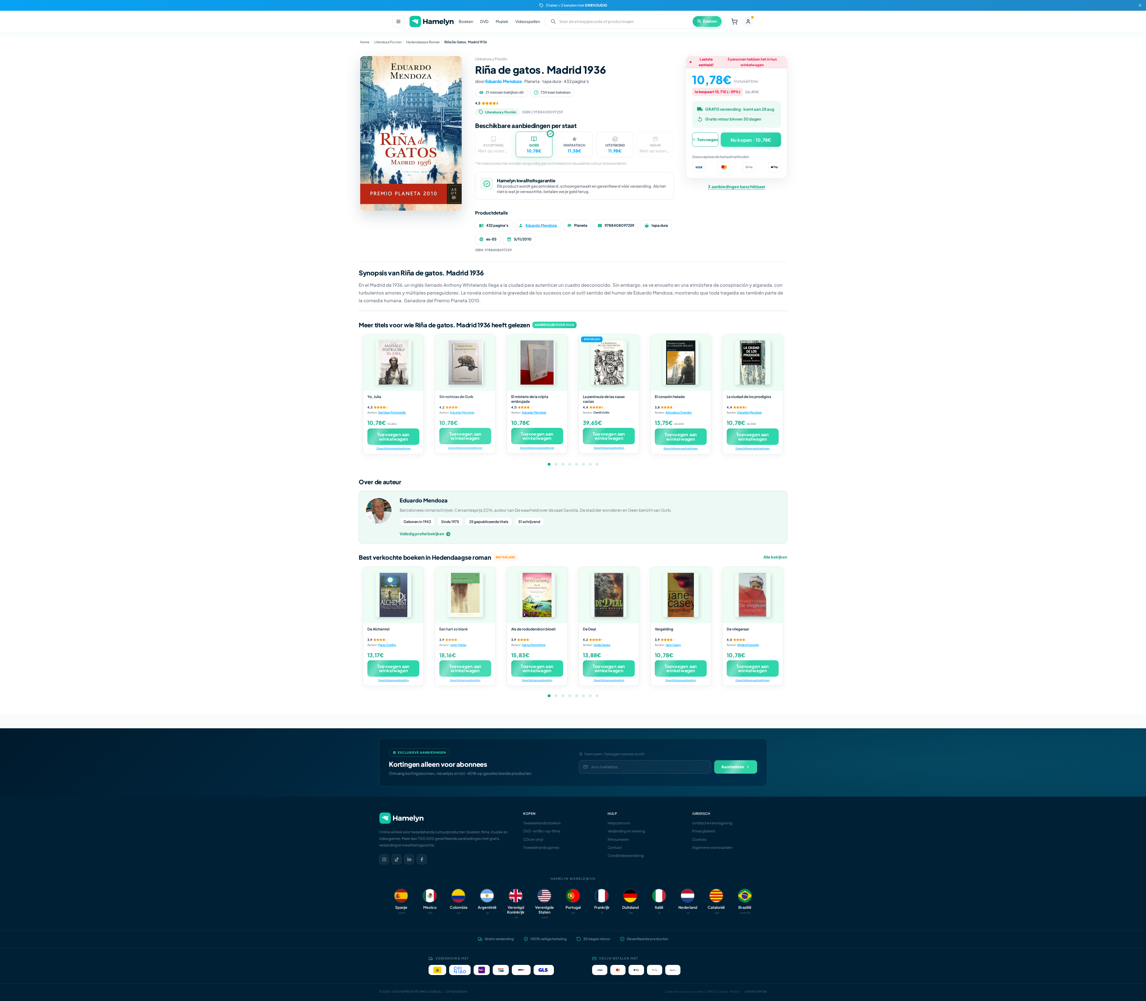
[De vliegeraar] (753, 595)
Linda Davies (602, 645)
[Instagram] (384, 859)
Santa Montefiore (534, 645)
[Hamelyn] (431, 22)
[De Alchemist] (393, 595)
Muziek (502, 21)
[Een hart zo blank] (465, 595)
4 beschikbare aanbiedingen (680, 448)
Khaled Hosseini (748, 645)
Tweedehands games (541, 847)
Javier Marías (458, 645)
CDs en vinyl (533, 839)
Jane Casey (673, 645)
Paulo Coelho (387, 645)
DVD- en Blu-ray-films (541, 831)
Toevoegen (707, 139)
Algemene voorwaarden (712, 847)
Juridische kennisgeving (712, 823)
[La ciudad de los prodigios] (753, 362)
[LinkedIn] (409, 859)
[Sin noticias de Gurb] (465, 362)
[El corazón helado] (681, 362)
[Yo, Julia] (393, 362)
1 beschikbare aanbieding (609, 447)
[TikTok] (397, 859)
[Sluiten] (1140, 5)
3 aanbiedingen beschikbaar (736, 186)
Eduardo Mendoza (503, 81)
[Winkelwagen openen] (734, 21)
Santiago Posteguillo (392, 412)
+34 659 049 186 (755, 991)
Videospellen (527, 21)
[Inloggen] (748, 21)
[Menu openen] (398, 21)
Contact (615, 847)
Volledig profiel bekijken (422, 533)
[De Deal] (609, 595)
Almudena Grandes (679, 412)
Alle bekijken (775, 557)
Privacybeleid (703, 831)
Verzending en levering (626, 831)
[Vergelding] (681, 595)
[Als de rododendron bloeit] (537, 595)
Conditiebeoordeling (626, 855)
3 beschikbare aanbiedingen (537, 447)
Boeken (466, 21)
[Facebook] (422, 859)
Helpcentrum (619, 823)
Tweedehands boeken (542, 823)
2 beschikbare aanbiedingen (393, 448)
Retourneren (618, 839)
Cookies (699, 839)
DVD (484, 21)
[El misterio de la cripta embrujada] (537, 362)
